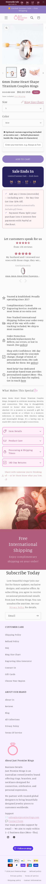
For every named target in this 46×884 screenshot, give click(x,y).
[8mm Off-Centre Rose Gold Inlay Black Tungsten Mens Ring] (23, 271)
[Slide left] (3, 73)
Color (5, 116)
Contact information (32, 880)
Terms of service (31, 876)
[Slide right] (43, 73)
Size (23, 102)
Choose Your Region (15, 681)
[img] (23, 243)
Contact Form (16, 821)
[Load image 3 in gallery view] (35, 72)
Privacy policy (16, 876)
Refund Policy (12, 641)
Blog (7, 713)
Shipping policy (14, 880)
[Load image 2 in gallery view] (23, 72)
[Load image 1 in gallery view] (11, 72)
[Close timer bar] (43, 2)
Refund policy (35, 871)
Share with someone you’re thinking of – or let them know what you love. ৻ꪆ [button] (23, 475)
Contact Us (10, 667)
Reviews (9, 706)
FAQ (7, 648)
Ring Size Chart (13, 654)
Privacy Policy (16, 607)
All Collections (12, 719)
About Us (9, 699)
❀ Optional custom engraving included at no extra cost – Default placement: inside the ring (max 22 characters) (23, 135)
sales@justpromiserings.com (24, 817)
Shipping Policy (13, 634)
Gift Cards (10, 674)
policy (23, 344)
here (23, 380)
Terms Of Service (13, 732)
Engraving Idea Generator (18, 661)
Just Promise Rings (18, 871)
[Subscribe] (37, 615)
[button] (6, 17)
